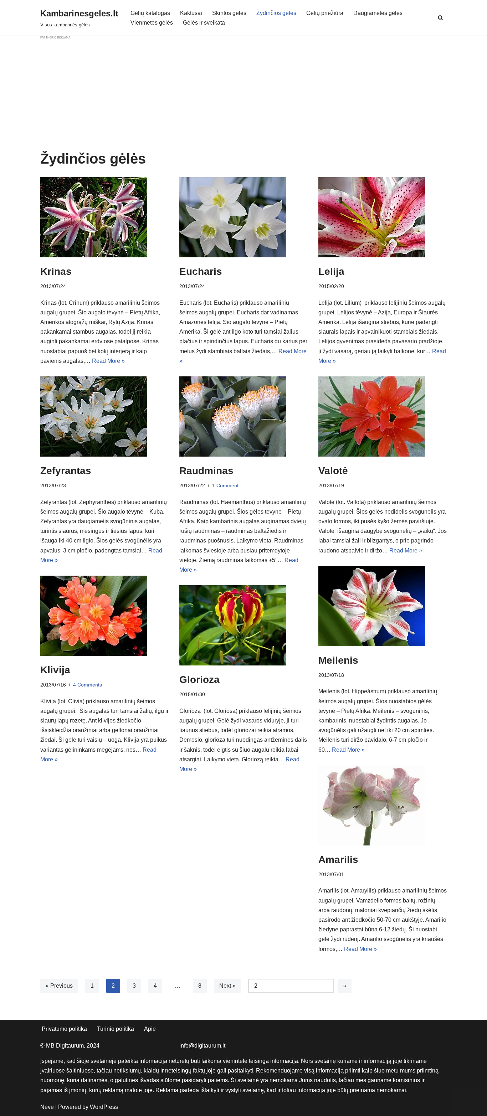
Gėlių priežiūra (324, 13)
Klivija (55, 669)
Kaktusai (191, 13)
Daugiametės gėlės (378, 13)
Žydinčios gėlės (276, 13)
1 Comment (225, 485)
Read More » (108, 361)
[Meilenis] (382, 606)
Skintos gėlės (229, 13)
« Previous (59, 986)
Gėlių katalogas (150, 13)
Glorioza (199, 679)
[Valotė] (382, 416)
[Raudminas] (243, 416)
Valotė (333, 470)
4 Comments (87, 685)
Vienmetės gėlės (151, 23)
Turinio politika (115, 1029)
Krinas (56, 271)
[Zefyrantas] (104, 416)
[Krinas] (104, 217)
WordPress (104, 1107)
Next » (227, 986)
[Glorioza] (243, 625)
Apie (150, 1029)
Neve (47, 1107)
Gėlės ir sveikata (204, 23)
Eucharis (200, 271)
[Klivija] (104, 616)
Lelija (331, 271)
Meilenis (338, 660)
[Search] (440, 17)
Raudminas (206, 470)
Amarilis (338, 859)
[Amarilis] (382, 805)
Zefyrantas (65, 470)
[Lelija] (382, 217)
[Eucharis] (243, 217)
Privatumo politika (64, 1029)
